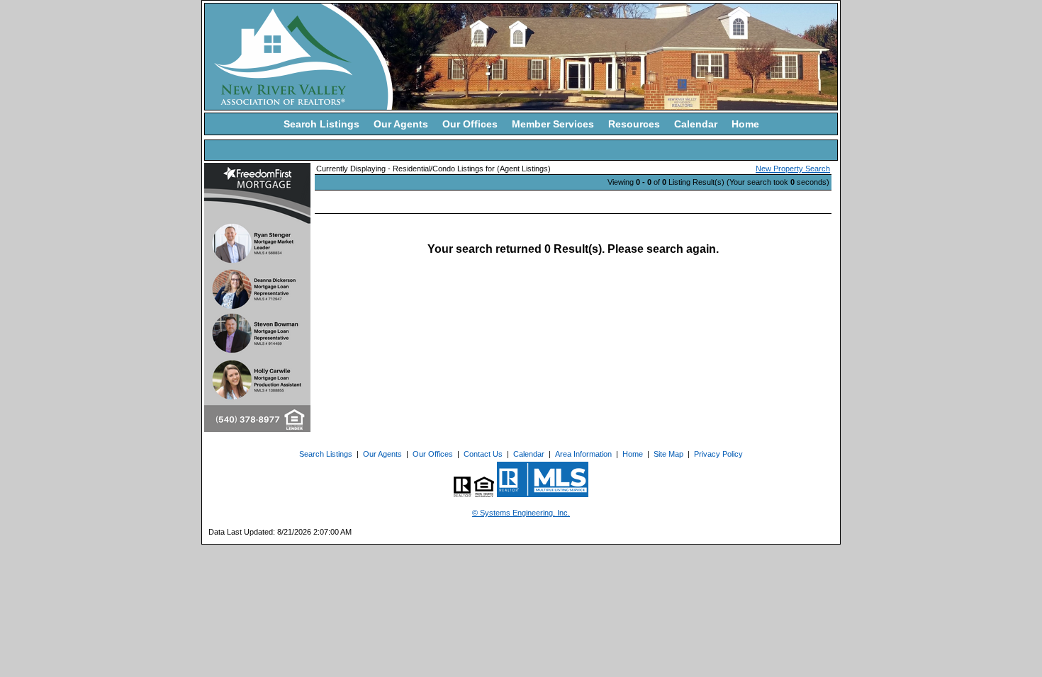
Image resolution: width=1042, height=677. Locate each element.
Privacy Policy (718, 454)
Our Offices (470, 124)
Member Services (553, 124)
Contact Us (483, 454)
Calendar (695, 124)
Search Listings (321, 124)
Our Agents (401, 124)
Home (745, 124)
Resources (634, 124)
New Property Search (793, 168)
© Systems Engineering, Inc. (521, 512)
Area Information (583, 454)
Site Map (668, 454)
